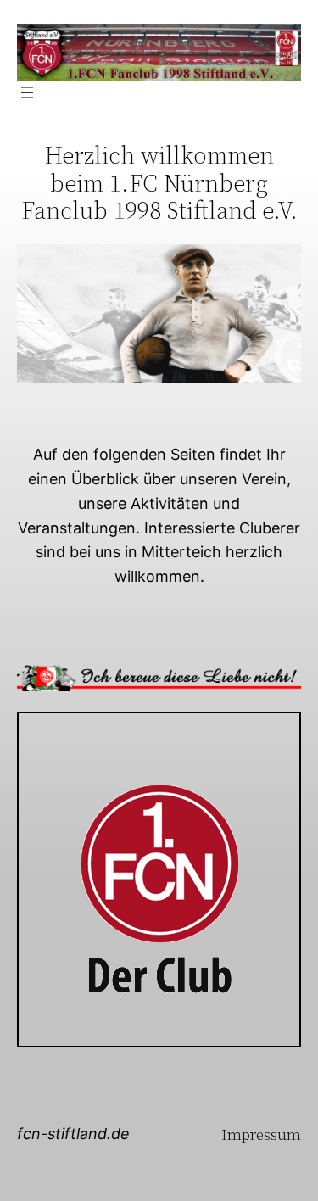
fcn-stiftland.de (73, 1133)
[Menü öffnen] (27, 92)
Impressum (261, 1134)
